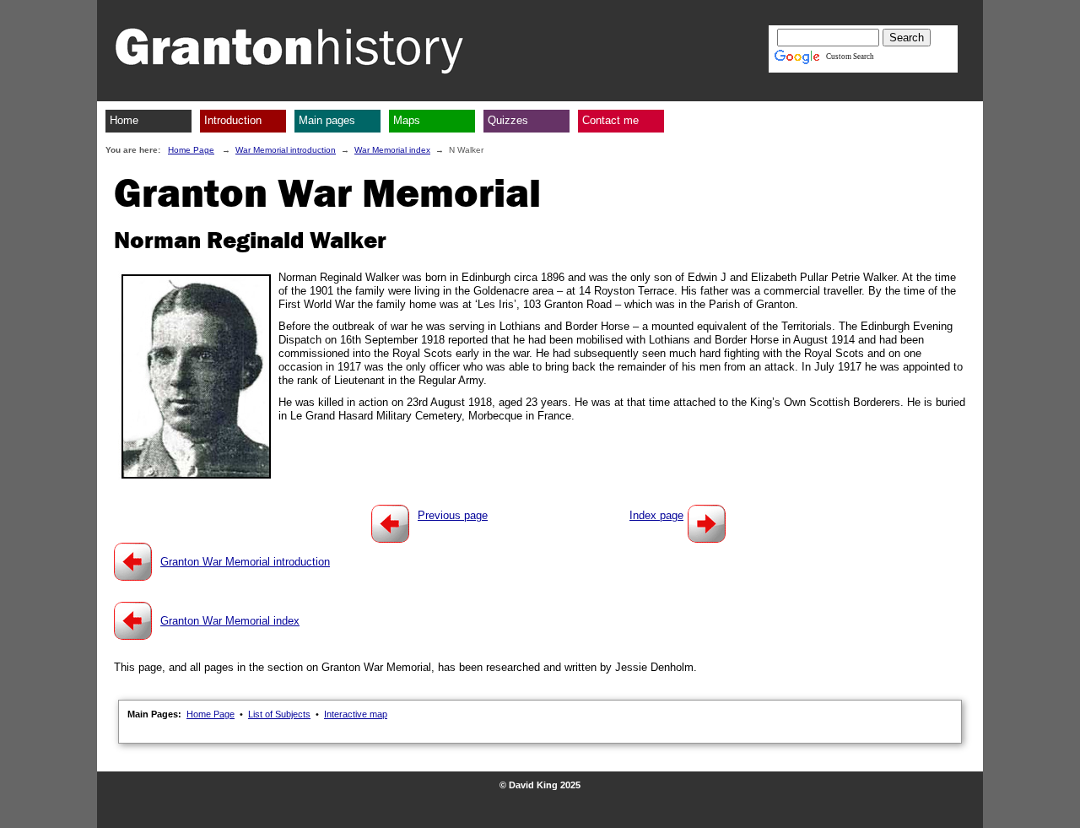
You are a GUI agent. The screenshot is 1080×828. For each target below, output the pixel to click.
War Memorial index (392, 149)
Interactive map (355, 714)
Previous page (453, 515)
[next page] (707, 524)
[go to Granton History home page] (291, 50)
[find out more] (133, 562)
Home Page (191, 149)
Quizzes (508, 120)
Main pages (327, 120)
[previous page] (390, 524)
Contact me (610, 120)
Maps (406, 120)
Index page (656, 515)
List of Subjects (279, 714)
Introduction (233, 120)
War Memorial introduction (285, 149)
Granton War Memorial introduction (245, 561)
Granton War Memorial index (230, 620)
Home (124, 120)
